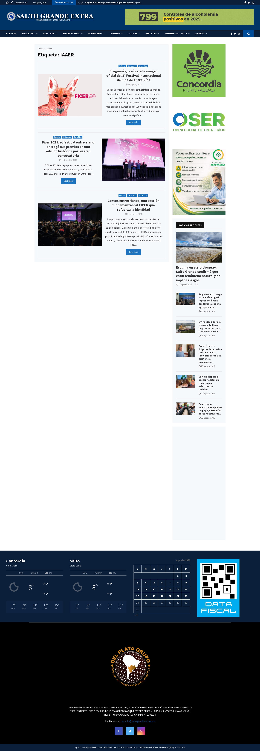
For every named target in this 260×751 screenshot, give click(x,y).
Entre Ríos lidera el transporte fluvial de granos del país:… (114, 2)
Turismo (114, 33)
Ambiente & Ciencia (176, 33)
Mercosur (48, 33)
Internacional (71, 33)
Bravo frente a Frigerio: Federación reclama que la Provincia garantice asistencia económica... (210, 354)
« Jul (136, 614)
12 (154, 589)
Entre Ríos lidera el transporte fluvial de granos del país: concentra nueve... (210, 326)
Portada (11, 33)
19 (154, 596)
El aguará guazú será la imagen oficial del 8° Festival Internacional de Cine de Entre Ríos (133, 75)
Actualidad (95, 33)
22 (178, 596)
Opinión (199, 33)
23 (186, 596)
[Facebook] (232, 33)
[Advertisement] (199, 483)
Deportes (151, 33)
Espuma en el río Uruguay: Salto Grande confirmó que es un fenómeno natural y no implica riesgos (198, 273)
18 (146, 596)
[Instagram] (239, 33)
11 (146, 589)
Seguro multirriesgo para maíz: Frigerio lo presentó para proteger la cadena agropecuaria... (210, 301)
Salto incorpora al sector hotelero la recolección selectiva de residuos (209, 383)
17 (137, 596)
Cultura (132, 33)
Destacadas (132, 66)
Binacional (28, 33)
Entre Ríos (143, 66)
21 (170, 596)
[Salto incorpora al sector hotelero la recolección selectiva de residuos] (185, 381)
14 (170, 589)
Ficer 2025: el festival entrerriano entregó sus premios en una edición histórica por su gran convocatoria (68, 149)
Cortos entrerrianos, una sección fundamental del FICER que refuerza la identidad (134, 205)
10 (137, 589)
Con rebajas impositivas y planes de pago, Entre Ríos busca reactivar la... (210, 408)
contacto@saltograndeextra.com (137, 721)
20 (162, 596)
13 (162, 589)
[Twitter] (236, 33)
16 (186, 589)
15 (178, 589)
